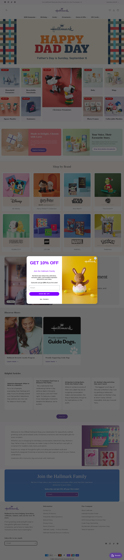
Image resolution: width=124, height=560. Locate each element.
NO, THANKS (44, 299)
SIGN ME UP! (44, 294)
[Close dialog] (95, 258)
